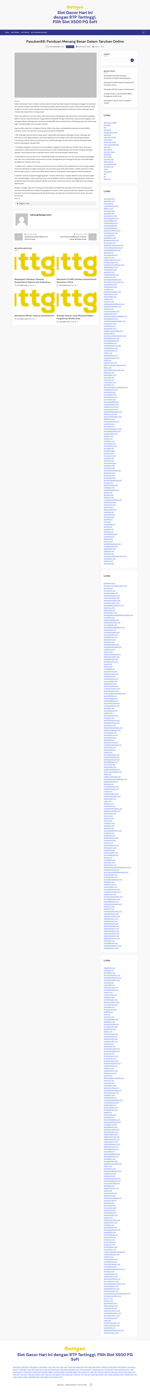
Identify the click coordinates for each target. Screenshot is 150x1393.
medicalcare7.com (111, 294)
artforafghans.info (110, 446)
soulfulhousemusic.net (112, 892)
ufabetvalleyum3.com (112, 938)
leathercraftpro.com (111, 853)
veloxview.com (109, 941)
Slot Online (15, 32)
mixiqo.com (108, 857)
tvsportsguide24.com (111, 757)
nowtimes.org (109, 512)
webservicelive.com (111, 1333)
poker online (23, 1377)
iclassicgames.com (111, 679)
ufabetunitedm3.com (111, 926)
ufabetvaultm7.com (111, 1142)
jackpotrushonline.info (112, 622)
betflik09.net (108, 1012)
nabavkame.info (110, 549)
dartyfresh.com (109, 1022)
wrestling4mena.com (111, 338)
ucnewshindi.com (110, 625)
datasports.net (109, 740)
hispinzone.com (110, 277)
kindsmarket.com (110, 375)
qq (105, 176)
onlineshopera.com (111, 1019)
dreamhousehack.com (112, 1279)
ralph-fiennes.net (110, 363)
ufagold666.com (110, 1232)
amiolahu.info (109, 461)
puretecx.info (108, 453)
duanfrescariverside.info (113, 1164)
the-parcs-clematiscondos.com (115, 586)
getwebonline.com (111, 355)
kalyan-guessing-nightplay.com (115, 316)
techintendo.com (110, 1058)
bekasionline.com (110, 216)
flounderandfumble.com (112, 1171)
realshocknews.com (111, 789)
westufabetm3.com (111, 943)
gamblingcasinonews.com (113, 245)
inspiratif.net (108, 204)
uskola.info (108, 1191)
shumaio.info (108, 495)
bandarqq (107, 135)
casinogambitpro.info (111, 598)
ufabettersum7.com (111, 919)
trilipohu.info (108, 561)
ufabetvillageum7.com (112, 1144)
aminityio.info (109, 458)
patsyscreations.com (111, 1002)
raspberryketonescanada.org (114, 1252)
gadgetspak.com (110, 1105)
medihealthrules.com (111, 1254)
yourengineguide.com (112, 1264)
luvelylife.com (109, 377)
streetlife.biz (108, 519)
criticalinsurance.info (111, 311)
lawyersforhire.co (110, 696)
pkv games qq (84, 1372)
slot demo (107, 130)
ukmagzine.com (110, 640)
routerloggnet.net (110, 270)
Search (107, 54)
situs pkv (107, 147)
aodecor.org (108, 507)
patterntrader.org (110, 799)
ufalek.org (107, 774)
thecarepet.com (109, 591)
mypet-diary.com (110, 382)
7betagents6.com (110, 1098)
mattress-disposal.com (112, 777)
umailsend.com (109, 649)
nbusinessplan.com (111, 218)
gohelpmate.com (110, 328)
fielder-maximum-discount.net (115, 365)
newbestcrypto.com (111, 674)
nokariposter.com (110, 314)
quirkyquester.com (110, 877)
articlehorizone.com (111, 1093)
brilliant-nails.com (110, 414)
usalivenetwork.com (111, 620)
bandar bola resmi (110, 132)
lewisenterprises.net (111, 1024)
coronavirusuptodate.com (113, 1100)
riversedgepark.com (111, 990)
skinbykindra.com (110, 1303)
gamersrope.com (110, 630)
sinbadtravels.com (110, 637)
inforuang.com (109, 372)
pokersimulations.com (112, 1120)
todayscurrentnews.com (113, 904)
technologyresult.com (112, 1049)
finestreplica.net (110, 1169)
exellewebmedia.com (112, 632)
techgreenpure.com (111, 1061)
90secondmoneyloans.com (114, 1078)
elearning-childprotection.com (115, 336)
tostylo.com (108, 666)
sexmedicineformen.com (113, 879)
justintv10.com (109, 424)
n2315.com (108, 353)
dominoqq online (110, 142)
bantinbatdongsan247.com (114, 605)
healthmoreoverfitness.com (114, 265)
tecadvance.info (110, 456)
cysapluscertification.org (113, 500)
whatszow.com (109, 1054)
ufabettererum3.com (111, 914)
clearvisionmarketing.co (113, 1198)
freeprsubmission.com (112, 1230)
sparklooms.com (110, 894)
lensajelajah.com (110, 1009)
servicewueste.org (110, 255)
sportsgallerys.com (111, 735)
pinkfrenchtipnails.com (112, 730)
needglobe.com (109, 860)
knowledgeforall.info (111, 341)
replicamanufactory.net (112, 1122)
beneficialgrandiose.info (113, 480)
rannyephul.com (110, 399)
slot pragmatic (85, 1370)
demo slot (109, 1370)
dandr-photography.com (113, 417)
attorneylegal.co (110, 750)
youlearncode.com (111, 1041)
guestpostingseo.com (112, 595)
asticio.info (108, 821)
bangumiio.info (109, 475)
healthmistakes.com (111, 794)
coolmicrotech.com (111, 1276)
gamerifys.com (109, 201)
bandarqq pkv (34, 1377)
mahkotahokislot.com (112, 769)
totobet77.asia (109, 906)
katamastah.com (110, 813)
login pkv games (110, 137)
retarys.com (108, 652)
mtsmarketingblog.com (112, 431)
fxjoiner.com (108, 1301)
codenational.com (110, 1308)
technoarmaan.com (111, 1291)
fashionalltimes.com (111, 1286)
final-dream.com (110, 1205)
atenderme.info (109, 473)
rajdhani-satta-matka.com (113, 331)
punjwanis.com (109, 583)
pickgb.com (108, 791)
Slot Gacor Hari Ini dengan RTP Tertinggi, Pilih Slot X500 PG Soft (75, 17)
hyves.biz (107, 522)
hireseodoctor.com (111, 1110)
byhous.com (108, 541)
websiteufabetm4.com (112, 1154)
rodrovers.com (109, 1083)
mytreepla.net (109, 1117)
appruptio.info (109, 563)
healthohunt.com (110, 1173)
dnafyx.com (108, 1031)
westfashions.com (110, 390)
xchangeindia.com (111, 1274)
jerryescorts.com (110, 747)
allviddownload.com (111, 240)
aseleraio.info (109, 818)
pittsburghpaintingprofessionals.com (117, 867)
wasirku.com (108, 436)
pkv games (108, 149)
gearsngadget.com (111, 1107)
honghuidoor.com (110, 284)
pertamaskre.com (110, 613)
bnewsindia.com (110, 1237)
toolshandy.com (110, 392)
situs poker (108, 140)
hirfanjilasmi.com (110, 848)
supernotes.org (109, 806)
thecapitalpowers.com (112, 899)
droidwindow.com (110, 1227)
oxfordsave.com (110, 676)
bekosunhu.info (109, 478)
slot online (108, 157)
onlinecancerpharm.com (113, 772)
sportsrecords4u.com (111, 1129)
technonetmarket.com (112, 1183)
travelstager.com (110, 395)
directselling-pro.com (111, 1315)
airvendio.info (109, 448)
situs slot (113, 1367)
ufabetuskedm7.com (111, 931)
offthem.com (108, 208)
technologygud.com (111, 786)
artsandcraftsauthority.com (113, 1330)
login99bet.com (109, 973)
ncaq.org (107, 1014)
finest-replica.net (110, 1208)
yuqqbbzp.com (109, 1095)
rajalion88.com (109, 985)
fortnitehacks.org (110, 502)
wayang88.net (109, 1151)
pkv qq (100, 1372)
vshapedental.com (111, 1259)
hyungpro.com (109, 718)
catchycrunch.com (110, 995)
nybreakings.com (110, 1267)
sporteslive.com (110, 725)
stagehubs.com (109, 968)
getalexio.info (109, 828)
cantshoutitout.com (111, 223)
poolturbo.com (109, 441)
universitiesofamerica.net (113, 248)
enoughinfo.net (109, 524)
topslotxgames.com (111, 267)
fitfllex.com (108, 368)
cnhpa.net (107, 801)
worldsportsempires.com (113, 808)
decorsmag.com (110, 243)
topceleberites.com (111, 1132)
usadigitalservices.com (112, 346)
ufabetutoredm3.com (111, 933)
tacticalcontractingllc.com (113, 897)
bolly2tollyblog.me (110, 534)
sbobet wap (129, 1374)
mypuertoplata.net (110, 228)
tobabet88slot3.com (111, 902)
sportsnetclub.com (110, 671)
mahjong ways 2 (98, 1370)
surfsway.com (109, 1068)
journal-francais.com (111, 421)
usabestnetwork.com (111, 644)
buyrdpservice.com (111, 662)
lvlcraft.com (108, 1076)
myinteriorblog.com (111, 1235)
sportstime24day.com (112, 723)
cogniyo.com (108, 843)
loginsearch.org (110, 505)
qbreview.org (108, 253)
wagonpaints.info (110, 1193)
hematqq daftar (71, 1372)
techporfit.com (109, 213)
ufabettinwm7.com (110, 921)
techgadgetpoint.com (111, 755)
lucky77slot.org (109, 764)
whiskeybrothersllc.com (112, 946)
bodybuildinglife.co (111, 782)
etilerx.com (108, 1166)
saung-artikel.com (110, 681)
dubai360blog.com (111, 762)
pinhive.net (108, 527)
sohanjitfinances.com (112, 889)
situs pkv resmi (109, 152)
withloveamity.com (111, 1039)
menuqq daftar (47, 1372)
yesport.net (108, 664)
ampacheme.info (110, 463)
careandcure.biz (110, 840)
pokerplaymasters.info (112, 600)
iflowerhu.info (109, 554)
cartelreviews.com (110, 1066)
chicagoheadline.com (112, 980)
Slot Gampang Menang (39, 32)
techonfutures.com (111, 1247)
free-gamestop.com (111, 635)
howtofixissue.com (111, 233)
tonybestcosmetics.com (112, 1296)
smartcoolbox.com (110, 887)
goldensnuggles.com (111, 657)
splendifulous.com (110, 1127)
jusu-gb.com (108, 588)
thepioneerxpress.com (112, 230)
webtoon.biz (108, 713)
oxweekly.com (109, 385)
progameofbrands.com (112, 250)
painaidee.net (109, 708)
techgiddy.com (109, 618)
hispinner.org (109, 309)
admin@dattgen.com (56, 47)
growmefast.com (110, 767)
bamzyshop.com (110, 1242)
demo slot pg (108, 162)
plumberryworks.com (111, 870)
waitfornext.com (110, 1196)
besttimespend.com (111, 838)
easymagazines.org (111, 845)
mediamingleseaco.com (113, 429)
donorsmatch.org (110, 510)
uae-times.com (109, 199)
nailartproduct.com (111, 1071)
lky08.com (107, 360)
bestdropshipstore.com (112, 1063)
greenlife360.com (110, 221)
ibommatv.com (109, 211)
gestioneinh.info (110, 1210)
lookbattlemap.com (111, 659)
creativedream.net (110, 350)
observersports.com (111, 686)
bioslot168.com (109, 1328)
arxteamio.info (109, 826)
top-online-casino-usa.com (114, 282)
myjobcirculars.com (111, 262)
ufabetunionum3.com (111, 1137)
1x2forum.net (109, 970)
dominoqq (107, 154)
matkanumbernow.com (112, 260)
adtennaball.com (110, 297)
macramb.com (109, 380)
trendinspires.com (110, 397)
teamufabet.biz (109, 235)
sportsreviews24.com (112, 760)
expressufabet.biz (110, 226)
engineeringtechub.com (112, 745)
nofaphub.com (109, 997)
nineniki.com (108, 289)
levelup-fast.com (110, 1115)
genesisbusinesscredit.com (114, 370)
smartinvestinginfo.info (112, 1178)
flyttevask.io (108, 539)
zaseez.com (108, 992)
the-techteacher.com (111, 1281)
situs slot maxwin (110, 123)
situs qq (48, 1374)
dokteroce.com (109, 419)
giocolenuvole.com (111, 1034)
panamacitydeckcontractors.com (116, 387)
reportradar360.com (111, 402)
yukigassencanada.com (113, 1090)
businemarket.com (111, 698)
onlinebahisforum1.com (112, 978)
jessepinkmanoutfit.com (113, 647)
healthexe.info (109, 451)
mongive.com (109, 301)
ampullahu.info (109, 466)
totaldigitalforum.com (111, 1289)
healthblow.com (110, 326)
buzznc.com (108, 1298)
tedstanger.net (109, 1186)
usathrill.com (108, 1257)
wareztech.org (109, 642)
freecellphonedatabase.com (114, 627)
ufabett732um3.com (111, 1188)
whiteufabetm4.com (111, 1156)
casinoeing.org (109, 514)
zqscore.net (108, 816)
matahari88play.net (111, 701)
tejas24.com (108, 439)
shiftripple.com (109, 882)
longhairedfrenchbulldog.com (115, 693)
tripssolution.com (110, 1085)
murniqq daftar (59, 1372)
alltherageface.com (111, 1306)
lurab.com (107, 1320)
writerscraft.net (109, 333)
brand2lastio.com (110, 343)
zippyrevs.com (109, 257)
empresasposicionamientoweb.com (117, 1293)
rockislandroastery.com (112, 1313)
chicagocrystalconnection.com (115, 556)
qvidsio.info (108, 492)
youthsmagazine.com (112, 706)
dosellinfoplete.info (111, 485)
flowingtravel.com (110, 287)
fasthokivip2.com (110, 684)
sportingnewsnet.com (112, 720)
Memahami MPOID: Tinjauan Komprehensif (34, 315)
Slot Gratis (25, 32)
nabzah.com (108, 299)
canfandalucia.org (110, 1262)
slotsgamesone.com (111, 275)
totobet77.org (109, 909)
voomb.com (108, 752)
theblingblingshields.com (113, 728)
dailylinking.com (110, 1029)
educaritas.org (109, 1007)
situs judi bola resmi (116, 1374)
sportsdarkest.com (110, 711)
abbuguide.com (109, 1046)
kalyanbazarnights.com (112, 279)
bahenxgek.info (109, 610)
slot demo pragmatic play (69, 1370)
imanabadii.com (110, 559)
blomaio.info (108, 483)
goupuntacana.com (111, 987)
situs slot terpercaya (111, 145)
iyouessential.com (110, 1036)
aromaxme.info (109, 468)
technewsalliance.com (112, 1181)
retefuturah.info (109, 1176)
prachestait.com (110, 443)
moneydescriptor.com (112, 703)
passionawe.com (110, 865)
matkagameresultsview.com (114, 304)
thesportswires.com (111, 715)
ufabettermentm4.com (112, 916)
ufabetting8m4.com (111, 1134)
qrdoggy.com (108, 784)
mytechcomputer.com (112, 1325)
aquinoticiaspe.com (111, 691)
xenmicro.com (109, 1017)
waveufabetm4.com (111, 1149)
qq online (107, 125)
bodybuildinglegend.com (113, 412)
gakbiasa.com (109, 551)
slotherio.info (108, 497)
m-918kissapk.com (111, 546)
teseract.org (108, 1218)
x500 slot (105, 1367)
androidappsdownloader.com (115, 321)
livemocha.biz (109, 517)
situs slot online (94, 1367)
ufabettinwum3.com (111, 924)
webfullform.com (110, 238)
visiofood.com (109, 1225)
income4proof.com (111, 1005)
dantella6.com (109, 272)
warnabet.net (109, 529)
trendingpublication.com (113, 911)
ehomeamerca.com (111, 1056)
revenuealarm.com (111, 1318)
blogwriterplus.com (111, 593)
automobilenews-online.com (114, 1284)
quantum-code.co (110, 1200)
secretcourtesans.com (112, 975)
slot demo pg (108, 159)
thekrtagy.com (109, 1271)
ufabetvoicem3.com (111, 1147)
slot (27, 203)
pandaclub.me (109, 537)
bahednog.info (109, 608)
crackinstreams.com (111, 1102)
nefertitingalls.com (111, 1000)
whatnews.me (109, 1203)
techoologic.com (110, 1249)
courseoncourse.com (111, 603)
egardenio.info (109, 823)
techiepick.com (109, 1240)
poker (106, 169)
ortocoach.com (109, 862)
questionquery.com (111, 409)
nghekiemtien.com (111, 434)
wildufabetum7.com (111, 948)
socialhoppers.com (111, 348)
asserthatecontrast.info (112, 470)
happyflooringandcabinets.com (115, 779)
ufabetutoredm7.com (111, 936)
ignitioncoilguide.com (112, 1323)
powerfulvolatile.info (111, 490)
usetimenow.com (110, 324)
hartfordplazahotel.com (112, 544)
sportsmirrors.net (110, 737)
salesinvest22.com (111, 1215)
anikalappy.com (110, 1159)
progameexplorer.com (112, 1311)
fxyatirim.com (109, 1044)
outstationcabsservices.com (114, 1269)
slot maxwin (122, 1367)
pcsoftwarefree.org (111, 1027)
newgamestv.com (110, 733)
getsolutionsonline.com (112, 306)
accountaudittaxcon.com (113, 831)
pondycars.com (109, 1244)
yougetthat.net (109, 669)
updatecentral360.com (112, 811)
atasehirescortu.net (111, 742)
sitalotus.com (109, 804)
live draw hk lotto (110, 164)
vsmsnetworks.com (111, 206)
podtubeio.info (109, 488)
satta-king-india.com (111, 1088)
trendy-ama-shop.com (112, 1220)
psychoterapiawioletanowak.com (116, 872)
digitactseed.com (110, 1073)
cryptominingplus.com (112, 689)
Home (7, 32)
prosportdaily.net (110, 1213)
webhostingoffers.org (111, 1051)
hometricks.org (109, 850)
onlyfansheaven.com (111, 358)
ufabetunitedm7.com (111, 928)
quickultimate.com (110, 875)
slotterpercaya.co (110, 884)
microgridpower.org (111, 855)
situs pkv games (117, 1372)
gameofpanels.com (111, 319)
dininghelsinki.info (111, 1161)
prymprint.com (109, 833)
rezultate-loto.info (110, 1125)
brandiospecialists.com (112, 292)
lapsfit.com (108, 1112)
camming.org (108, 983)
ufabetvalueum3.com (111, 1139)
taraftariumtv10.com (111, 407)
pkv (105, 127)
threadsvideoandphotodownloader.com (118, 615)
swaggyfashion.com (111, 404)
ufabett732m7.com (111, 1222)
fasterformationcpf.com (112, 654)
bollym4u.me (108, 532)
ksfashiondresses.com (112, 796)
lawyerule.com (109, 426)
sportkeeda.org (109, 835)
